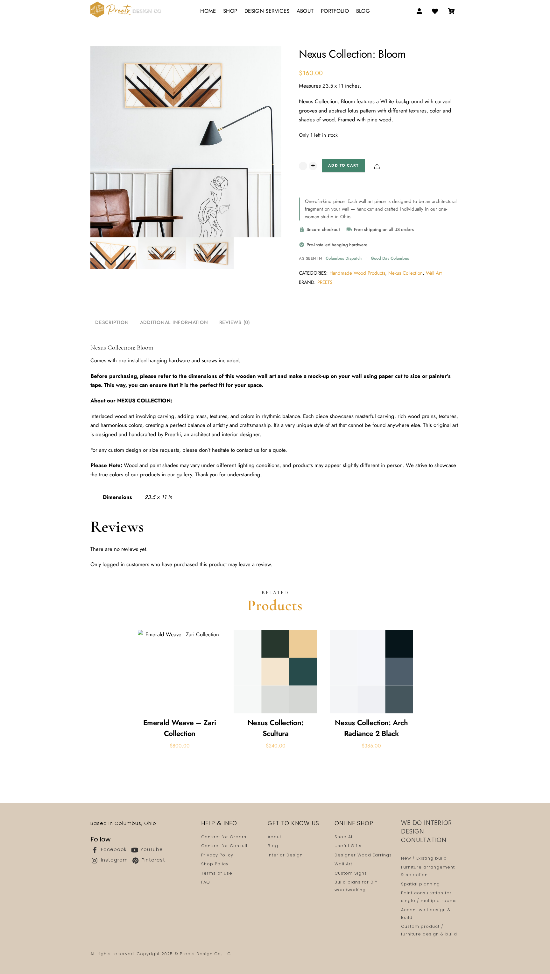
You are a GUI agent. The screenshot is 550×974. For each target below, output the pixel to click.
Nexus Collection (405, 273)
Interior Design (285, 855)
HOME (208, 11)
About (274, 837)
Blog (273, 845)
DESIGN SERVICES (266, 11)
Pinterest (152, 859)
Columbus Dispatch (344, 258)
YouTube (151, 849)
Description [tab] (112, 322)
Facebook (113, 849)
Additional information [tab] (174, 322)
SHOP (230, 11)
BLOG (363, 11)
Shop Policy (215, 864)
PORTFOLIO (335, 11)
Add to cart (343, 165)
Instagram (113, 859)
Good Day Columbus (390, 258)
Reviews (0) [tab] (234, 322)
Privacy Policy (217, 855)
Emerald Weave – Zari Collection (179, 728)
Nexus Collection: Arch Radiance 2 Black (371, 728)
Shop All (344, 837)
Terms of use (216, 873)
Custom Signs (351, 873)
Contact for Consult (224, 845)
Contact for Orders (223, 837)
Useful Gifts (348, 845)
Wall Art (434, 273)
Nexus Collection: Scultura (275, 728)
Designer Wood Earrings (363, 855)
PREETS (324, 282)
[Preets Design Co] (125, 8)
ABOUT (305, 11)
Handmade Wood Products (357, 273)
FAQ (205, 882)
